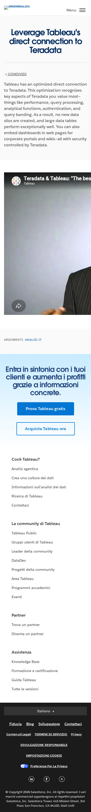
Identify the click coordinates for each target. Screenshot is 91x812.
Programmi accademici (31, 587)
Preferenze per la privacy (49, 766)
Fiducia (15, 724)
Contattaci (20, 505)
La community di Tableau (36, 523)
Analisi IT (33, 340)
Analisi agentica (25, 468)
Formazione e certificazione (35, 670)
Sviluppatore (49, 724)
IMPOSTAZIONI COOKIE (44, 755)
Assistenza (21, 652)
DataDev (19, 560)
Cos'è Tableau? (26, 459)
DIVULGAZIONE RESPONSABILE (43, 745)
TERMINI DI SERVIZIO (51, 734)
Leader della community (32, 551)
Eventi (17, 597)
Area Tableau (23, 578)
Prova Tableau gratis (45, 408)
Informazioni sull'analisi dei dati (39, 487)
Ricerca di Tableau (27, 496)
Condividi (17, 74)
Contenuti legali (18, 734)
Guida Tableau (24, 680)
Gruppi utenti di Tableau (32, 542)
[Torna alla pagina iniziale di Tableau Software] (21, 5)
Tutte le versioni (25, 689)
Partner (19, 615)
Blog (30, 724)
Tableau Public (24, 533)
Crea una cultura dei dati (33, 478)
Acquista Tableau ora (45, 428)
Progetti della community (33, 569)
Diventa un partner (27, 634)
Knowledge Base (25, 661)
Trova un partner (26, 624)
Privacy (76, 734)
